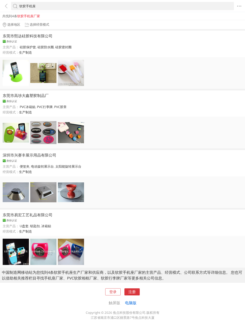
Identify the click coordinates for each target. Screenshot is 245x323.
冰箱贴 (46, 226)
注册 (132, 291)
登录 (113, 291)
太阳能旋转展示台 (68, 166)
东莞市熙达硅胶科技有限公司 (27, 36)
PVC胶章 (60, 107)
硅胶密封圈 (63, 47)
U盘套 (24, 226)
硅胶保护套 (28, 47)
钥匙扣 (35, 226)
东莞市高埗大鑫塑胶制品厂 (26, 95)
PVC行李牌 (45, 107)
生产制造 (25, 52)
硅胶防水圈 (46, 47)
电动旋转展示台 (42, 166)
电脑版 (130, 302)
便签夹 (24, 166)
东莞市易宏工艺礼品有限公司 (27, 214)
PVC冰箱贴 (27, 107)
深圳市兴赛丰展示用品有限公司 (29, 155)
